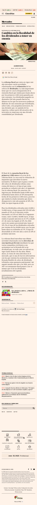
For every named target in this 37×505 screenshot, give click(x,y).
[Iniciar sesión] (34, 13)
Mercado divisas (10, 26)
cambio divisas (18, 443)
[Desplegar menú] (3, 13)
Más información (5, 310)
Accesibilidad (18, 489)
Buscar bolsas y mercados (10, 403)
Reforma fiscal (5, 303)
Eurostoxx (9, 411)
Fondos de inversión (21, 26)
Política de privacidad (9, 489)
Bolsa (3, 26)
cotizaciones (7, 449)
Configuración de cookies (27, 488)
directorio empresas (29, 443)
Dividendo (13, 303)
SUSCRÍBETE (29, 13)
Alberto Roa (18, 66)
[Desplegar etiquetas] (34, 303)
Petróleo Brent (28, 10)
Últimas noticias (7, 373)
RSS (25, 489)
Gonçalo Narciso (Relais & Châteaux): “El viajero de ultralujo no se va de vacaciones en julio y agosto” (18, 388)
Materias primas (31, 26)
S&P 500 (15, 10)
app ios (18, 449)
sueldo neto (30, 437)
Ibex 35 (4, 10)
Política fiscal (20, 303)
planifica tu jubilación (7, 443)
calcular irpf (7, 437)
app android (29, 449)
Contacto (6, 488)
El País (33, 17)
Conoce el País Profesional (18, 455)
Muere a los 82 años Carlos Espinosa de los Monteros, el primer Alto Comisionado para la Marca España (18, 377)
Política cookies (17, 488)
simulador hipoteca (18, 437)
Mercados (7, 22)
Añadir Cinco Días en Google (11, 77)
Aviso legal (10, 488)
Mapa (22, 489)
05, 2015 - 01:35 (20, 68)
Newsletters (29, 489)
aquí (26, 314)
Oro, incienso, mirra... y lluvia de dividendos (23, 291)
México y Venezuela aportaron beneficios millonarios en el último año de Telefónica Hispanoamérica (16, 394)
